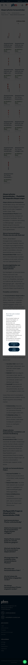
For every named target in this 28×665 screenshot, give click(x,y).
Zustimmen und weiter (14, 344)
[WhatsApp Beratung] (25, 662)
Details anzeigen (14, 349)
